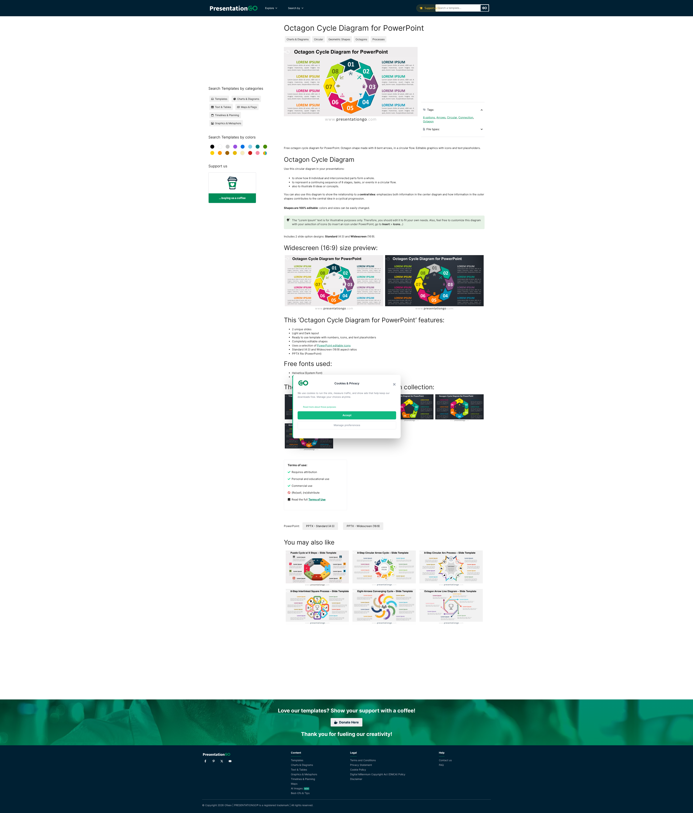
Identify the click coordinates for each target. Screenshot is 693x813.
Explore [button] (269, 8)
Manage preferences (347, 425)
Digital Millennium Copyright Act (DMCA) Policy (377, 774)
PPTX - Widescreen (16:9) (363, 526)
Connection (465, 117)
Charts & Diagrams (298, 39)
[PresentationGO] (233, 8)
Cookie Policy (358, 769)
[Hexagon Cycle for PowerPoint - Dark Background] (459, 408)
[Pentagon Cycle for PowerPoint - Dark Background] (409, 408)
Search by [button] (294, 8)
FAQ (441, 764)
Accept (347, 415)
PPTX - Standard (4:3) (320, 526)
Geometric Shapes (339, 39)
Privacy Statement (361, 764)
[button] (394, 384)
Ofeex (228, 805)
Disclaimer (356, 779)
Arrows (441, 117)
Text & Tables (299, 769)
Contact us (445, 760)
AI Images (297, 788)
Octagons (361, 39)
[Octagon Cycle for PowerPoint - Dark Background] (434, 283)
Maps (294, 783)
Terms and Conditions (363, 760)
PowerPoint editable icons (334, 345)
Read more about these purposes (319, 407)
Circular (318, 39)
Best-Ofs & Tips (300, 793)
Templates (297, 760)
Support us (430, 8)
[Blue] (243, 147)
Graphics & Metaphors (304, 774)
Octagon (428, 121)
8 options (429, 117)
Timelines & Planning (303, 779)
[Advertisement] (453, 72)
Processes (378, 39)
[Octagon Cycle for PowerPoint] (334, 283)
